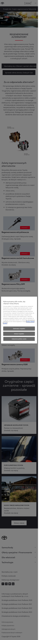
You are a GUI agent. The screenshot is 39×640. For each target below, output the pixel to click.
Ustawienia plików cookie (19, 339)
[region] (19, 320)
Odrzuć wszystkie (19, 333)
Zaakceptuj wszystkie (19, 328)
